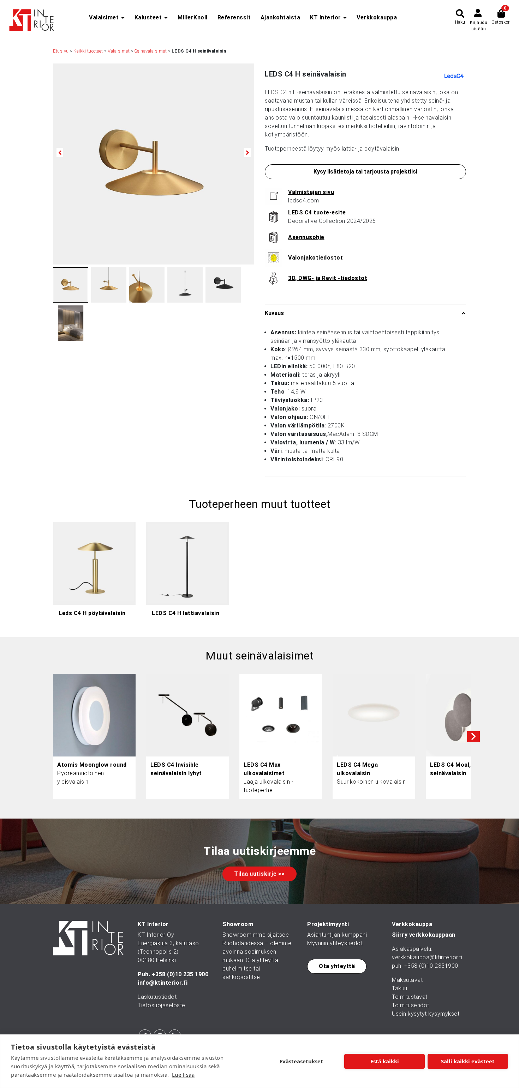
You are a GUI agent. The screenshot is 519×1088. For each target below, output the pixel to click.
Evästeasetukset (301, 1061)
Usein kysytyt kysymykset (425, 1013)
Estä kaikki (384, 1061)
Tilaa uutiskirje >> (259, 873)
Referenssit (234, 17)
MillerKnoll (193, 17)
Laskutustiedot (157, 996)
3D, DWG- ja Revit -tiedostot (327, 278)
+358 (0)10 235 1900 (180, 974)
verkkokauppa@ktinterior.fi (427, 957)
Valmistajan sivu (311, 192)
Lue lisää (183, 1074)
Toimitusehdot (410, 1005)
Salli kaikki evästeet (468, 1061)
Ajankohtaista (280, 17)
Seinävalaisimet (151, 51)
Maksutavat (407, 980)
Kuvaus (274, 313)
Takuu (399, 988)
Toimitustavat (410, 996)
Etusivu (61, 51)
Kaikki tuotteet (88, 51)
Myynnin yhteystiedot (335, 943)
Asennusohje (306, 237)
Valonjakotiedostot (315, 257)
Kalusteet (148, 17)
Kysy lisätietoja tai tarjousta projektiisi (365, 171)
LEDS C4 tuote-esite (317, 212)
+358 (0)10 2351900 (431, 965)
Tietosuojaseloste (161, 1005)
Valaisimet (104, 17)
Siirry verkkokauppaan (423, 934)
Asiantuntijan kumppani (337, 934)
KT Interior (325, 17)
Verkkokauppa (377, 17)
